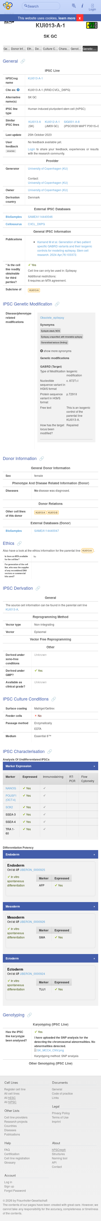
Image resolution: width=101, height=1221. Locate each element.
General (7, 49)
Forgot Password (15, 1190)
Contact (57, 1167)
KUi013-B (52, 512)
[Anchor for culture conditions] (53, 699)
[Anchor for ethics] (19, 543)
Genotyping (76, 49)
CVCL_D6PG (36, 224)
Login (92, 9)
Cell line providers (15, 1117)
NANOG (11, 788)
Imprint (56, 1121)
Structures (58, 1154)
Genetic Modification (90, 49)
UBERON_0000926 (32, 922)
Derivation (38, 49)
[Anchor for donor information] (41, 458)
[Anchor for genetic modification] (56, 304)
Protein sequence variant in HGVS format (51, 398)
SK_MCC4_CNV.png (50, 1050)
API (54, 1162)
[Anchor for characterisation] (49, 751)
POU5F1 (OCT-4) (11, 797)
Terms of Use (60, 1117)
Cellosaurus (14, 224)
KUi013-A (34, 122)
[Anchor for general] (22, 61)
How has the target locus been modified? (52, 429)
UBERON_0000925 (32, 870)
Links (55, 1098)
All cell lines (11, 1093)
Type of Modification (53, 371)
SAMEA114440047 (46, 531)
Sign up (9, 1186)
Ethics (30, 49)
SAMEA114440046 (40, 217)
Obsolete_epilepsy (52, 317)
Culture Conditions (50, 49)
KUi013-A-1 (35, 78)
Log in (8, 1182)
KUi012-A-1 (52, 122)
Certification (11, 1154)
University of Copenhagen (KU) (48, 168)
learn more (66, 18)
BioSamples (14, 217)
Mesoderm (13, 906)
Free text (45, 407)
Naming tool (59, 1158)
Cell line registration (17, 1158)
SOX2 (9, 807)
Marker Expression (18, 766)
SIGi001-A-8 (72, 122)
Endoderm (12, 854)
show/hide (11, 151)
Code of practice (62, 1093)
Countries (10, 1126)
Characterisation (64, 49)
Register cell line (15, 1089)
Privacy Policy (61, 1113)
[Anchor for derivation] (37, 588)
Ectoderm (12, 958)
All (10, 1098)
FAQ (7, 1150)
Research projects (15, 1121)
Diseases (10, 1130)
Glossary (10, 1162)
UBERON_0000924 (32, 974)
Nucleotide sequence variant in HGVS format (52, 384)
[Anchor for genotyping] (29, 1014)
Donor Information (18, 49)
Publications (12, 1134)
